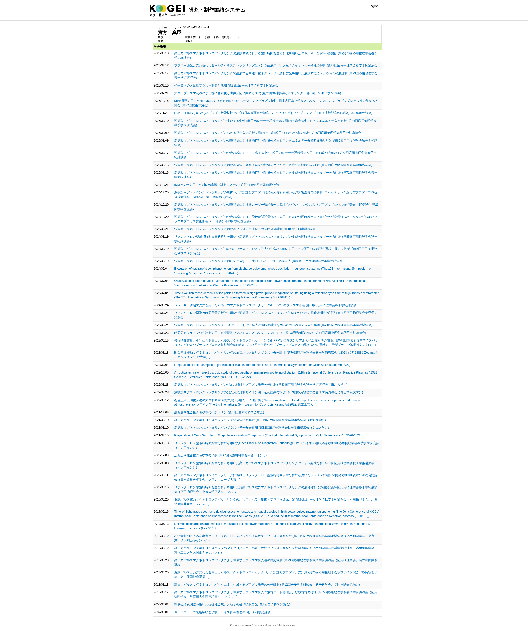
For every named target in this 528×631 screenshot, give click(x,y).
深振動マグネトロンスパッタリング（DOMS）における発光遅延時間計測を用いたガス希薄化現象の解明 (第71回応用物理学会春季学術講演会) (273, 325)
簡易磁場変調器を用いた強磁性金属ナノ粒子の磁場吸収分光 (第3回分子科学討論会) (232, 604)
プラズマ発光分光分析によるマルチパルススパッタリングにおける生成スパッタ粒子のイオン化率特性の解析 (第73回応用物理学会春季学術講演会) (276, 65)
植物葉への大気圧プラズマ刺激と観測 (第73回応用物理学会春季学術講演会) (226, 85)
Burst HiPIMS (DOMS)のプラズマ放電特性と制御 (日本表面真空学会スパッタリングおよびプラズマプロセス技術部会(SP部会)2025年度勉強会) (273, 113)
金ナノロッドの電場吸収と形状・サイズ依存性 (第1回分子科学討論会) (223, 612)
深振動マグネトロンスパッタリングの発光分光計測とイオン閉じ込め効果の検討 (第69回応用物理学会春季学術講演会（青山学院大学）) (268, 392)
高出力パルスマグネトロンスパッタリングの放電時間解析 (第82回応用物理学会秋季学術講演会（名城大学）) (250, 420)
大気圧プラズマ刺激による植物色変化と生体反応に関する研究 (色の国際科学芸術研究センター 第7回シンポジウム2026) (257, 93)
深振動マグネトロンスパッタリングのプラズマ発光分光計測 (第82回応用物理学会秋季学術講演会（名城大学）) (251, 427)
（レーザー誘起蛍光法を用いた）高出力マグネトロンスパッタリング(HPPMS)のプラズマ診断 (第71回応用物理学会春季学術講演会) (266, 305)
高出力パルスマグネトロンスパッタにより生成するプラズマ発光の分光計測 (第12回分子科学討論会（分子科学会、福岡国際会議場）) (267, 584)
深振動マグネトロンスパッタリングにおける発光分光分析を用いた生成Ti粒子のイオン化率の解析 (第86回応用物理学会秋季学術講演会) (268, 132)
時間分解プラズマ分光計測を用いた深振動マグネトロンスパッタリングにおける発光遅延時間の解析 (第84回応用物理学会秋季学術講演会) (270, 332)
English (373, 6)
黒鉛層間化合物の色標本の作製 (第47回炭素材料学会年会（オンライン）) (225, 455)
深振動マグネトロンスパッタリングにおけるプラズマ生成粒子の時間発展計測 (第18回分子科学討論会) (245, 229)
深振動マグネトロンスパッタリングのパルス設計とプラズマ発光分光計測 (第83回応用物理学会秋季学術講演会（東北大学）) (261, 384)
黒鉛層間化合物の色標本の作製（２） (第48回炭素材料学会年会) (219, 412)
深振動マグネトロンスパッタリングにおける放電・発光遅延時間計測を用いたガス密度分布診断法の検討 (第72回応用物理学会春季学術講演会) (273, 165)
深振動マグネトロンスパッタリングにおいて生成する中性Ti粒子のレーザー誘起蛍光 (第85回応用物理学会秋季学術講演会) (259, 261)
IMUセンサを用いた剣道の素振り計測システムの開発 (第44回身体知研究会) (226, 184)
